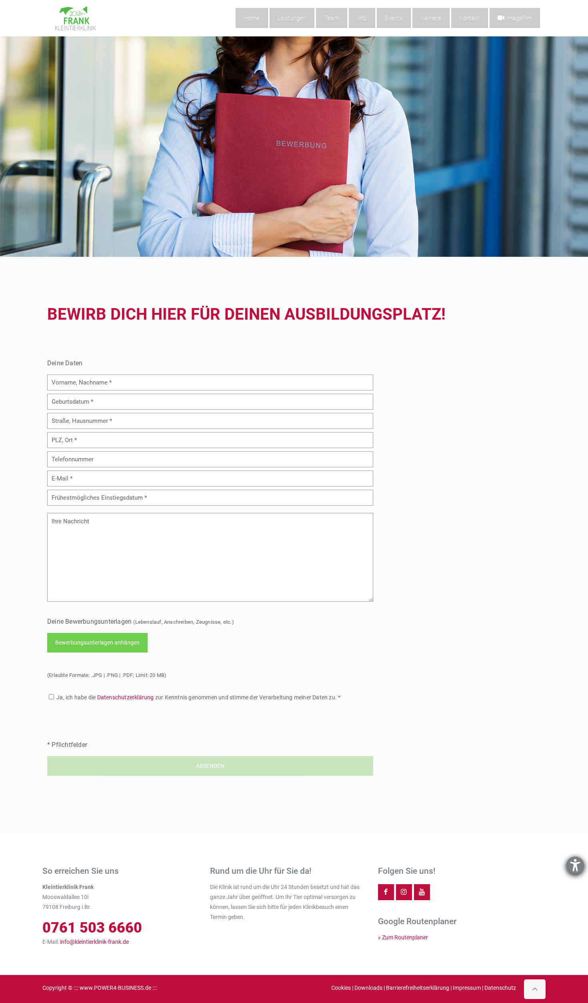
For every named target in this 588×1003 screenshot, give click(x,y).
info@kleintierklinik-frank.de (94, 942)
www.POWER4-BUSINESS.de (115, 988)
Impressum (467, 988)
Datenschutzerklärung (125, 697)
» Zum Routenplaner (403, 937)
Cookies (341, 988)
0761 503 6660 (92, 927)
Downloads (368, 988)
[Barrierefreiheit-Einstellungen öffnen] (575, 865)
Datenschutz (500, 988)
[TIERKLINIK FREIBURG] (75, 18)
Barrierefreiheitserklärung (417, 988)
